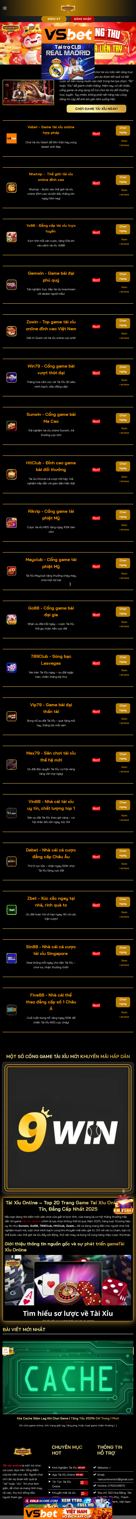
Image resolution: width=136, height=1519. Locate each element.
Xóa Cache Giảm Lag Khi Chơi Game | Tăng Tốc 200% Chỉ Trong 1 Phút (68, 1418)
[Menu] (5, 8)
